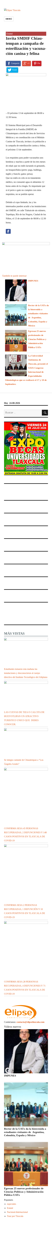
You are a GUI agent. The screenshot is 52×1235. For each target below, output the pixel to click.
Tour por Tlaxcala (15, 1216)
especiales (11, 1204)
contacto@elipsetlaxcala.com (30, 1022)
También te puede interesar (14, 276)
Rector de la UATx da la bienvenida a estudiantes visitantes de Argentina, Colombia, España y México (25, 1132)
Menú (9, 19)
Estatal (9, 33)
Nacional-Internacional (17, 1212)
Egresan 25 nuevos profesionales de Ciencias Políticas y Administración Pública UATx (37, 339)
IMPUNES (33, 281)
